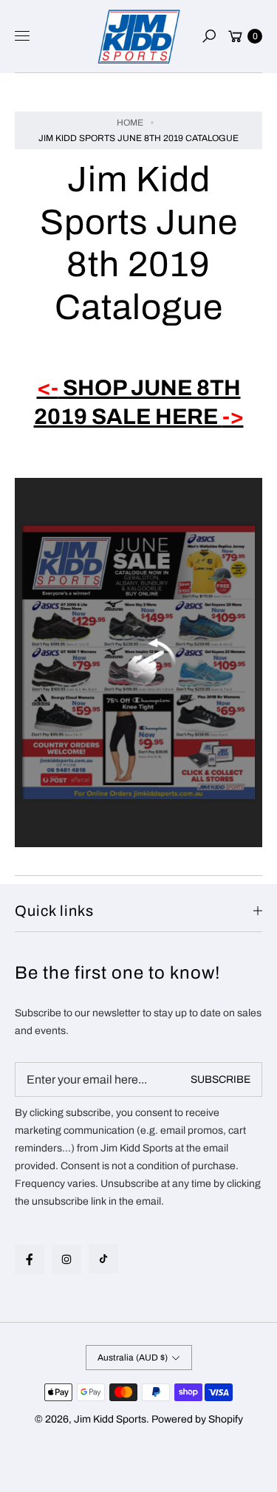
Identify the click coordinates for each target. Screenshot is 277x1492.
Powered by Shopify (197, 1419)
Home (130, 122)
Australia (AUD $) (133, 1357)
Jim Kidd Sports (110, 1419)
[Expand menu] (22, 36)
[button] (209, 36)
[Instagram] (66, 1259)
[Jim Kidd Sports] (139, 36)
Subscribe (220, 1079)
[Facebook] (29, 1259)
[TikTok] (103, 1258)
